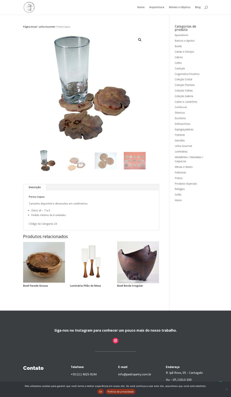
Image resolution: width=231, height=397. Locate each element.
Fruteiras (180, 134)
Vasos (178, 200)
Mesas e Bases (184, 167)
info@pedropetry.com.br (134, 374)
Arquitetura (156, 7)
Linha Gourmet (47, 26)
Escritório (180, 118)
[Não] (226, 389)
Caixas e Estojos (184, 51)
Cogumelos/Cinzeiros (187, 74)
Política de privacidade (121, 391)
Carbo (178, 62)
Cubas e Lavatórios (186, 101)
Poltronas (180, 172)
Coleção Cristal (183, 79)
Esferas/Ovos (182, 123)
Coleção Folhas (184, 90)
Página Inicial (30, 26)
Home (141, 7)
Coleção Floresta (185, 85)
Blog (198, 7)
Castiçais (180, 68)
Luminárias (181, 151)
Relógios (180, 189)
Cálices (179, 57)
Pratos (178, 178)
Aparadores (181, 35)
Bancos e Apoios (185, 40)
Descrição (35, 187)
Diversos (180, 112)
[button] (140, 40)
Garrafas (180, 140)
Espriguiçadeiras (184, 129)
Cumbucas (181, 107)
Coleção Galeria (184, 96)
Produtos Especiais (186, 183)
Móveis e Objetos (179, 7)
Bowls (178, 46)
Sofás (178, 194)
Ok (100, 391)
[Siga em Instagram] (115, 341)
